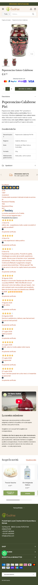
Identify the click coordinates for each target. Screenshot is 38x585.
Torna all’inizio (18, 508)
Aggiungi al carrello (25, 89)
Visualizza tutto (31, 460)
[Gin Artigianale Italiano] (28, 472)
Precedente (6, 218)
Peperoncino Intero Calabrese (20, 20)
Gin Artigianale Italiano (28, 484)
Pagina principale (6, 20)
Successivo (14, 218)
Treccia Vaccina (10, 483)
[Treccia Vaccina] (10, 472)
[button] (35, 9)
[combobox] (19, 14)
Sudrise (8, 580)
